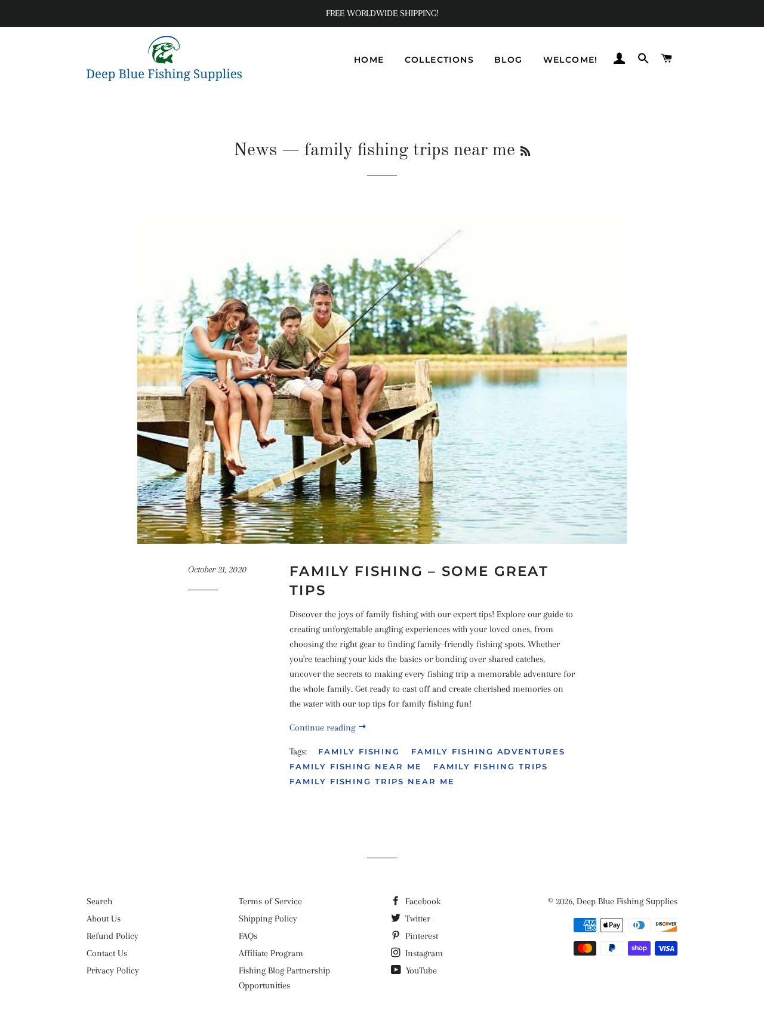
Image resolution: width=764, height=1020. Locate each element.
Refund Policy (112, 935)
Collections (439, 59)
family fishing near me (355, 766)
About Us (104, 918)
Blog (508, 59)
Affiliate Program (271, 953)
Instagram (423, 953)
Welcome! (570, 59)
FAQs (248, 935)
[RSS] (525, 152)
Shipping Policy (268, 918)
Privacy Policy (113, 970)
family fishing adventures (488, 751)
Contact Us (107, 953)
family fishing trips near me (372, 781)
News (255, 150)
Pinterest (420, 935)
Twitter (416, 918)
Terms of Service (270, 901)
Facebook (421, 901)
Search (99, 901)
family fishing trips (490, 766)
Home (369, 59)
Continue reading (323, 727)
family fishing (359, 751)
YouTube (420, 970)
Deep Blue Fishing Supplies (627, 901)
